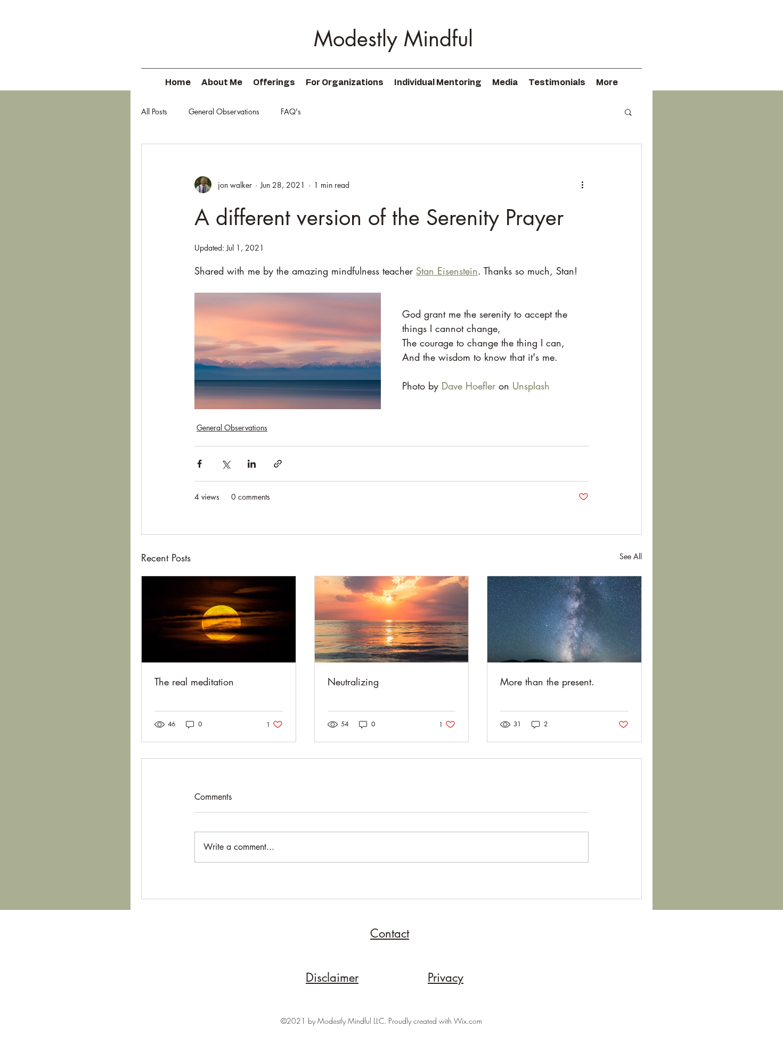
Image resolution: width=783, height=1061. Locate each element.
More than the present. (547, 681)
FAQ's (291, 111)
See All (630, 556)
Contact (389, 933)
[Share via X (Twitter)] (226, 464)
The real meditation (194, 681)
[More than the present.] (564, 619)
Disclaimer (332, 977)
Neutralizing (353, 681)
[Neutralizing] (392, 619)
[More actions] (582, 184)
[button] (628, 111)
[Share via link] (278, 464)
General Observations (224, 111)
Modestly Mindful (393, 39)
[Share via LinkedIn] (252, 464)
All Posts (154, 111)
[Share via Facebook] (199, 464)
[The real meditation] (219, 619)
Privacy (445, 977)
